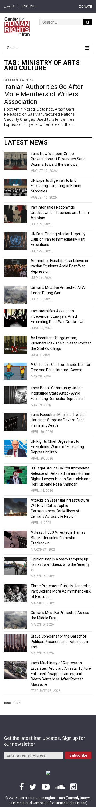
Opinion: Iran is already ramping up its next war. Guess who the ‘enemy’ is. (60, 564)
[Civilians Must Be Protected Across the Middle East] (15, 620)
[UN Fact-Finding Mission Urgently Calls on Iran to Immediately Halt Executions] (15, 241)
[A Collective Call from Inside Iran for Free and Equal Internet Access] (15, 372)
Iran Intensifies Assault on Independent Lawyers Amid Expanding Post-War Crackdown (58, 316)
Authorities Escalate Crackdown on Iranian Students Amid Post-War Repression (60, 266)
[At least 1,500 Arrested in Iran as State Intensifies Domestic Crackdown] (15, 539)
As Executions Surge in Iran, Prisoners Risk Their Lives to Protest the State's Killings (61, 343)
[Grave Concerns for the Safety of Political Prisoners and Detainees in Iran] (15, 643)
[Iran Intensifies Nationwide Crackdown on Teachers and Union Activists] (15, 214)
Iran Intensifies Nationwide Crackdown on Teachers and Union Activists (60, 212)
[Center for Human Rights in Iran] (17, 26)
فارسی (9, 6)
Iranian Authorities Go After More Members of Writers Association (43, 94)
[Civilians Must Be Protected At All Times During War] (15, 295)
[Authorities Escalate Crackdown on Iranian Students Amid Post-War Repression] (15, 268)
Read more (12, 703)
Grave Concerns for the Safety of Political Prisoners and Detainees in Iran (60, 641)
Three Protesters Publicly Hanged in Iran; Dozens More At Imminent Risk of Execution (61, 591)
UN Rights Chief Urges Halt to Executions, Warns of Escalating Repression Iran (57, 446)
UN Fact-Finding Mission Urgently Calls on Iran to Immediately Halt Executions (58, 239)
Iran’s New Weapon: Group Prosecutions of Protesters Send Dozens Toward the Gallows (58, 158)
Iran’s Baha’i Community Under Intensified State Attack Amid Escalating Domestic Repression (58, 393)
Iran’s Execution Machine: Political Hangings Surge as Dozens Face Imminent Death (58, 419)
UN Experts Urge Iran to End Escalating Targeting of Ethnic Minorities (56, 185)
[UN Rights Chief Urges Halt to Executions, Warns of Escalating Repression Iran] (15, 448)
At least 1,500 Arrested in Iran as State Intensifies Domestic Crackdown (58, 537)
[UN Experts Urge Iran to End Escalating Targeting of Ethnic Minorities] (15, 187)
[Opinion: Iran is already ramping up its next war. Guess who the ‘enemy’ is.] (15, 566)
